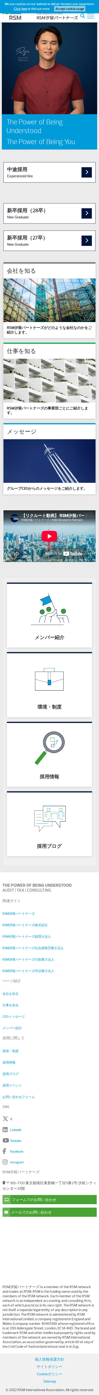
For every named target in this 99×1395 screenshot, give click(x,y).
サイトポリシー (49, 1367)
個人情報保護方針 (49, 1359)
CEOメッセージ (14, 1016)
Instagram (17, 1162)
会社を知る (11, 993)
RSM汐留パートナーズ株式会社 (25, 925)
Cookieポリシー (49, 1374)
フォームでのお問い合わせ (34, 1200)
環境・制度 (11, 1051)
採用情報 (9, 1062)
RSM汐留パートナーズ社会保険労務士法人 (33, 948)
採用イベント (12, 1085)
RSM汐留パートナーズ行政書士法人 (28, 959)
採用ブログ (11, 1074)
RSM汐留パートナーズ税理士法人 (27, 936)
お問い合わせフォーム (19, 1097)
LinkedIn (15, 1130)
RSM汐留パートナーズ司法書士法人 (28, 971)
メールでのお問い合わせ (31, 1212)
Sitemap (49, 1381)
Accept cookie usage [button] (69, 9)
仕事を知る (11, 1005)
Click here (20, 9)
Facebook (16, 1151)
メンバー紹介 (12, 1028)
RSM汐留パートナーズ (19, 913)
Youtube (15, 1140)
